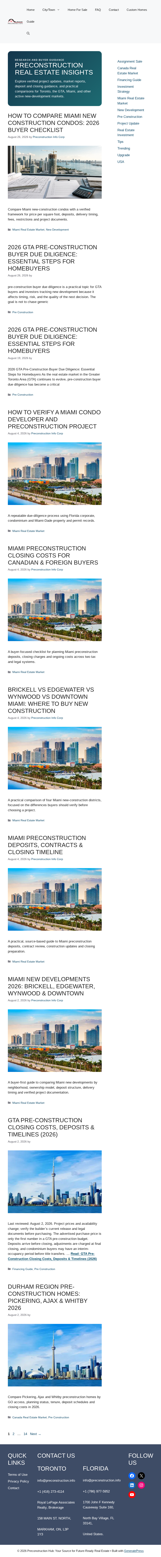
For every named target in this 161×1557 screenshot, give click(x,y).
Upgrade (123, 155)
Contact (114, 9)
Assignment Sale (129, 61)
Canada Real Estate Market (29, 1417)
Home (31, 9)
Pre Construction (22, 312)
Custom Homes (137, 9)
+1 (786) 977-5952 (96, 1491)
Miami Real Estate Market (28, 229)
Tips (120, 142)
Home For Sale (77, 9)
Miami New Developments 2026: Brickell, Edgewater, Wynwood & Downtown (51, 986)
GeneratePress (134, 1550)
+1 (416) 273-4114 (50, 1491)
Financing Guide (22, 1269)
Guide (30, 21)
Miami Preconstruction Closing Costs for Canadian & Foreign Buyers (53, 555)
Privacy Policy (18, 1481)
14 (25, 1434)
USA (120, 162)
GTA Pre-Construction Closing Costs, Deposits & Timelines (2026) (51, 1127)
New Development (57, 229)
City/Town (48, 9)
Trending (123, 148)
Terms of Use (17, 1475)
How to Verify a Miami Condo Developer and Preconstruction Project (54, 419)
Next (35, 1434)
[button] (28, 33)
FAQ (98, 9)
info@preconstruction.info (56, 1480)
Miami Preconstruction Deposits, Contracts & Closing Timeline (47, 845)
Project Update (128, 123)
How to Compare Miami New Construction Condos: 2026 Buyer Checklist (53, 123)
